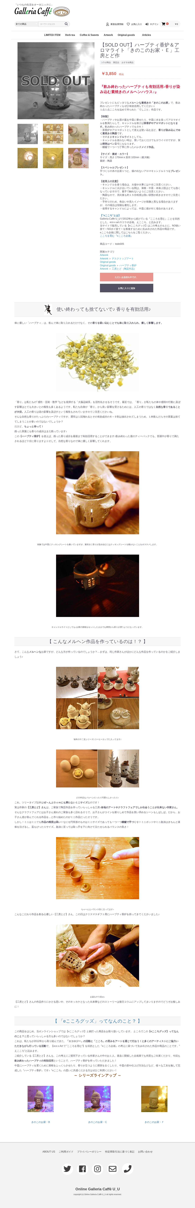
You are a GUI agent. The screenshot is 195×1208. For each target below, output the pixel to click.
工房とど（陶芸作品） (124, 268)
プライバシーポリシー (89, 1151)
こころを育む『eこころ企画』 (116, 236)
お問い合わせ (145, 1151)
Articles (146, 35)
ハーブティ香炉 (127, 265)
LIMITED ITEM (52, 35)
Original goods (126, 35)
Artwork (108, 35)
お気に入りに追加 (126, 288)
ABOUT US (49, 1151)
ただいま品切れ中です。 (126, 277)
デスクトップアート (123, 258)
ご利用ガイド (66, 1151)
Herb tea (70, 35)
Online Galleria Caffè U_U (97, 1189)
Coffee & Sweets (89, 35)
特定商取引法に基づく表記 (119, 1151)
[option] (56, 80)
